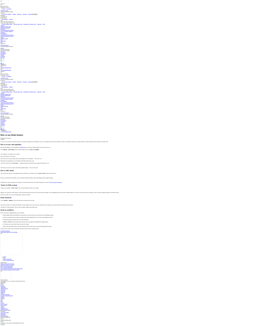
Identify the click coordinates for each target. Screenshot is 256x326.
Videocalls (39, 24)
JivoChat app (22, 147)
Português (9, 67)
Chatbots (14, 14)
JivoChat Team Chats (17, 24)
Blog (2, 42)
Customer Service (4, 10)
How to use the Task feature (6, 266)
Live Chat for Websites (6, 14)
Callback (11, 19)
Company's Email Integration (7, 295)
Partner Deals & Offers (5, 310)
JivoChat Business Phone (7, 24)
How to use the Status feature (7, 267)
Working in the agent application (7, 263)
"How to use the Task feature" (55, 182)
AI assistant (8, 8)
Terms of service (4, 304)
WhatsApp (19, 14)
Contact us (3, 307)
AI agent (3, 8)
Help (2, 39)
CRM (43, 24)
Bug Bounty (3, 314)
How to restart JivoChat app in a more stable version (12, 268)
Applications (3, 41)
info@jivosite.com (4, 316)
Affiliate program (4, 38)
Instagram (25, 14)
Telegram (30, 14)
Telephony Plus (32, 24)
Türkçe (2, 67)
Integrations (25, 24)
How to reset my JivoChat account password (10, 269)
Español (5, 67)
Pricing (2, 37)
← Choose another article (6, 131)
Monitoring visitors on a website (7, 265)
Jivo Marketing (5, 19)
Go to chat (3, 282)
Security (2, 302)
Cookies (2, 306)
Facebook (3, 286)
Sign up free (3, 65)
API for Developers (5, 312)
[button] (128, 4)
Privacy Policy (4, 305)
